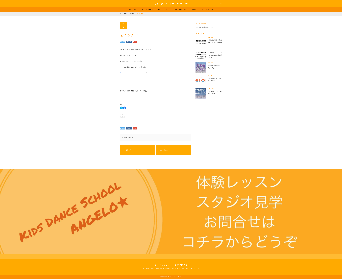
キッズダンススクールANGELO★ (171, 3)
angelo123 (130, 137)
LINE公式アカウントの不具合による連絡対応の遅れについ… (215, 55)
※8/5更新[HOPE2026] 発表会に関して (215, 67)
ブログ (168, 9)
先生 (159, 9)
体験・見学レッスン (180, 9)
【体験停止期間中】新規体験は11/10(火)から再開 (215, 41)
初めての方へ (133, 9)
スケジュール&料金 (147, 9)
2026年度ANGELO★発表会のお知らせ (215, 92)
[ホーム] (120, 12)
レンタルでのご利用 (207, 9)
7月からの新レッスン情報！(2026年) (214, 79)
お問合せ (193, 9)
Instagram (220, 3)
